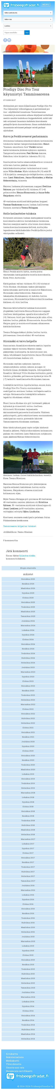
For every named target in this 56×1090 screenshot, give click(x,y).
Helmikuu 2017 (28, 876)
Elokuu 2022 (28, 709)
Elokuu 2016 (28, 904)
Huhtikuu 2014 (28, 1029)
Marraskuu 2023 (28, 672)
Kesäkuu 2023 (28, 690)
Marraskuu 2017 (28, 839)
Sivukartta (12, 1053)
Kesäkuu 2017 (28, 862)
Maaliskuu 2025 (28, 611)
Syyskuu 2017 (28, 848)
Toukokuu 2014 (28, 1025)
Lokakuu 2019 (28, 774)
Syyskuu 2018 (28, 802)
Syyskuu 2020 (28, 746)
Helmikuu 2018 (28, 834)
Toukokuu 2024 (28, 653)
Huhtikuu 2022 (28, 718)
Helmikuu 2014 (28, 1039)
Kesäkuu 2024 (28, 648)
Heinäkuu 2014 (28, 1015)
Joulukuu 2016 (28, 885)
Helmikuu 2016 (28, 932)
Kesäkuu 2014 (28, 1020)
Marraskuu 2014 (28, 997)
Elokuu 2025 (28, 597)
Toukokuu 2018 (28, 820)
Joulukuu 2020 (28, 741)
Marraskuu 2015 (28, 941)
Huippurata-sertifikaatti (19, 1071)
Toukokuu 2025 (28, 607)
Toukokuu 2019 (28, 783)
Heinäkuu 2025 (28, 602)
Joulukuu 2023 (28, 667)
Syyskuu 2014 (28, 1006)
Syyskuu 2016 (28, 899)
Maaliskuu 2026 (28, 588)
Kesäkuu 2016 (28, 913)
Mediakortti (12, 1060)
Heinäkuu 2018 (28, 811)
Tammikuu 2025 (28, 616)
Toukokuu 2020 (28, 765)
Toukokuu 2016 (28, 918)
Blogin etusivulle (28, 568)
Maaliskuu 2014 (28, 1034)
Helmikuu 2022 (28, 723)
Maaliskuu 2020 (28, 769)
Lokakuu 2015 (28, 946)
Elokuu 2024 (28, 639)
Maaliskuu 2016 (28, 927)
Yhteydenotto (13, 1064)
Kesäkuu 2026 (28, 584)
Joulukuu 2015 (28, 936)
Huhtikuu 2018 (28, 825)
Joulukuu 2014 (28, 992)
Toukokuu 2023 (28, 695)
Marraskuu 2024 (28, 625)
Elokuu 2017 (28, 853)
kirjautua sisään (27, 555)
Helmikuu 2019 (28, 788)
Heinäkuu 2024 (28, 644)
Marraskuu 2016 (28, 890)
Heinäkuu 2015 (28, 960)
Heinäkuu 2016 (28, 908)
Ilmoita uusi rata (15, 1067)
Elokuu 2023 (28, 681)
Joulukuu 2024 (28, 621)
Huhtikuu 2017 (28, 871)
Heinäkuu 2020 (28, 755)
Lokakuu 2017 (28, 843)
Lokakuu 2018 (28, 797)
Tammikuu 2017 (28, 881)
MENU (45, 4)
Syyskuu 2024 (28, 635)
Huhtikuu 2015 (28, 974)
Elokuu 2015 (28, 955)
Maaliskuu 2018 (28, 830)
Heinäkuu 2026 (28, 579)
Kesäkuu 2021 (28, 737)
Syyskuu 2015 (28, 950)
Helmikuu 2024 (28, 662)
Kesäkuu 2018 (28, 816)
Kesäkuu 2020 (28, 760)
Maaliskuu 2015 (28, 978)
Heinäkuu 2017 (28, 857)
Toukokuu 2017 (28, 867)
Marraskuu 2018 (28, 792)
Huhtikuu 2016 (28, 922)
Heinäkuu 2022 (28, 713)
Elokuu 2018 (28, 806)
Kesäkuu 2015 (28, 964)
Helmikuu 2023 (28, 700)
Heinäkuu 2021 (28, 732)
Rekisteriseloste (15, 1057)
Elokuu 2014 (28, 1011)
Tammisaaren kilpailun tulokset (19, 526)
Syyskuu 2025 (28, 593)
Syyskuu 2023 (28, 676)
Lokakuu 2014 (28, 1001)
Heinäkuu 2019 (28, 779)
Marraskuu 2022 (28, 704)
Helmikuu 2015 (28, 983)
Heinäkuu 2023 (28, 686)
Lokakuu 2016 (28, 895)
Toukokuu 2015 (28, 969)
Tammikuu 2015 (28, 988)
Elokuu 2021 (28, 727)
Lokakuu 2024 (28, 630)
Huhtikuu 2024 (28, 658)
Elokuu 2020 (28, 751)
